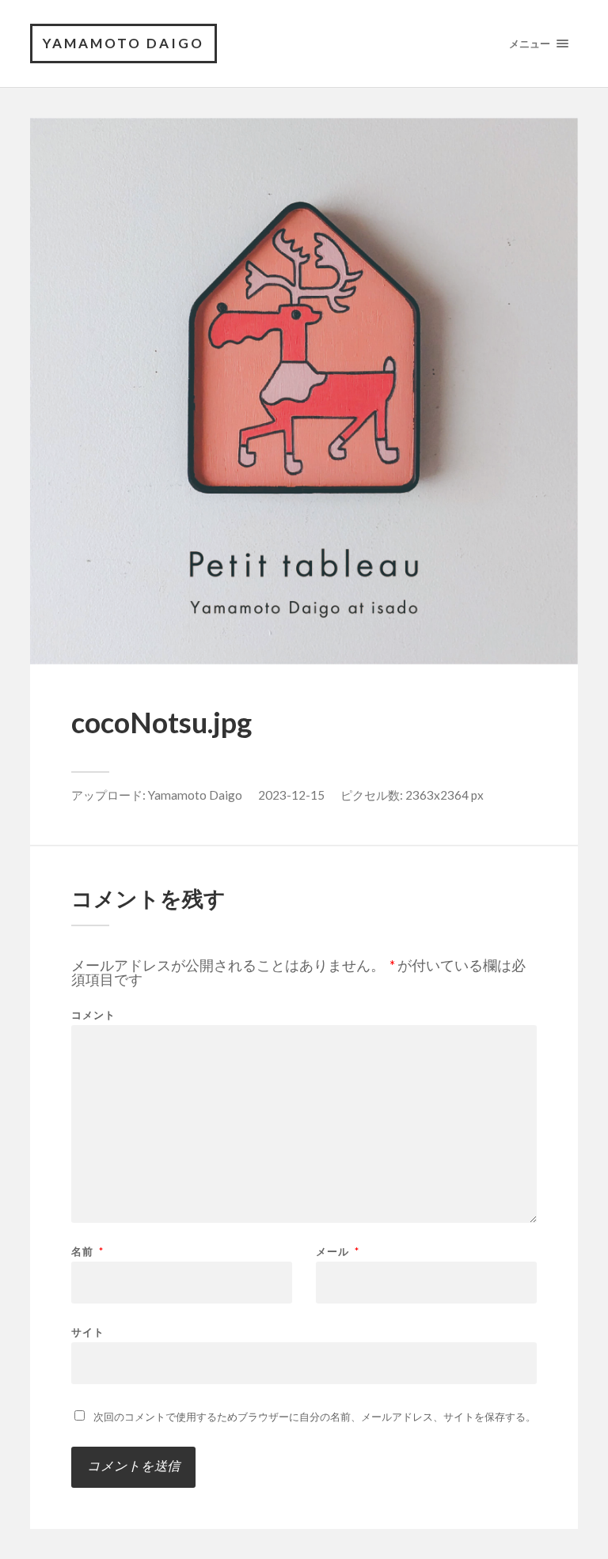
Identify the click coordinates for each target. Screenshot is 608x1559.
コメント (93, 1015)
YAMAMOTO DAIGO (123, 43)
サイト (87, 1332)
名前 (87, 1252)
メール (337, 1252)
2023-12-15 (291, 795)
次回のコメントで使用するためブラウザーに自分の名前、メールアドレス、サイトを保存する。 (314, 1416)
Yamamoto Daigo (195, 795)
